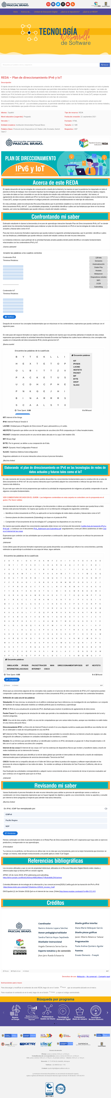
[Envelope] (48, 4)
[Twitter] (58, 4)
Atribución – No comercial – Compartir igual (93, 977)
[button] (54, 1023)
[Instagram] (63, 4)
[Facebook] (53, 4)
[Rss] (73, 4)
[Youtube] (68, 4)
